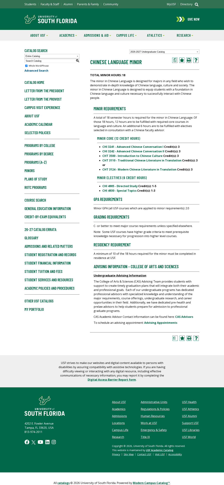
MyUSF (171, 4)
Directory (186, 4)
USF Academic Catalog (159, 450)
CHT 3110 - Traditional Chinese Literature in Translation (141, 160)
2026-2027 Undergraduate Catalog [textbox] (147, 51)
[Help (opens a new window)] (195, 60)
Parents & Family (88, 4)
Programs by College (39, 145)
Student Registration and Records (50, 254)
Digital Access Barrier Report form (112, 380)
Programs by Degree (39, 154)
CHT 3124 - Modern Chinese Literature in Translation (139, 169)
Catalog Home (34, 82)
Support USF (190, 423)
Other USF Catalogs (39, 301)
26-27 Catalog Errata (40, 229)
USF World (189, 437)
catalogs (63, 483)
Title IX (145, 437)
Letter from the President (44, 91)
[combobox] (164, 52)
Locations (118, 423)
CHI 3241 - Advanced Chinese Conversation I (132, 147)
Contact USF (144, 454)
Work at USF (149, 423)
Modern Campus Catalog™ (151, 483)
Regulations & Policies (155, 409)
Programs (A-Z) (35, 162)
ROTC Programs (35, 187)
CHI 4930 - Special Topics (119, 191)
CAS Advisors (184, 317)
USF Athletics (190, 409)
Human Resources (153, 416)
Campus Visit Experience (42, 107)
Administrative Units (154, 402)
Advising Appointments (160, 323)
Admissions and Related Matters (48, 246)
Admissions (119, 416)
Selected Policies (37, 133)
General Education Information (47, 208)
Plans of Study (35, 179)
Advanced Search (36, 71)
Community (110, 4)
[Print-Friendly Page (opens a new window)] (188, 60)
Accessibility (175, 454)
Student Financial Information (47, 263)
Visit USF (160, 454)
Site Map (129, 454)
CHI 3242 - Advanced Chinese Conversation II (133, 151)
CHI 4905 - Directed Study (120, 186)
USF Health (189, 402)
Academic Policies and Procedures (49, 288)
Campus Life (123, 35)
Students (30, 4)
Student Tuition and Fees (43, 271)
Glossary (31, 238)
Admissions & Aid (95, 35)
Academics (64, 35)
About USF (35, 35)
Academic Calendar (38, 124)
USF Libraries (191, 430)
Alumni (68, 4)
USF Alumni (189, 416)
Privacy (116, 454)
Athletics (151, 35)
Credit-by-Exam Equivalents (45, 217)
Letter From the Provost (43, 99)
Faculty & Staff (50, 4)
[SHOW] (197, 5)
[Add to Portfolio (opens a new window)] (181, 60)
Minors (29, 170)
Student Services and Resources (48, 280)
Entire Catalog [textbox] (33, 56)
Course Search (35, 200)
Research (180, 35)
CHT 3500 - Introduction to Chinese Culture (132, 156)
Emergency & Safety (154, 430)
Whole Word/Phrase (39, 65)
